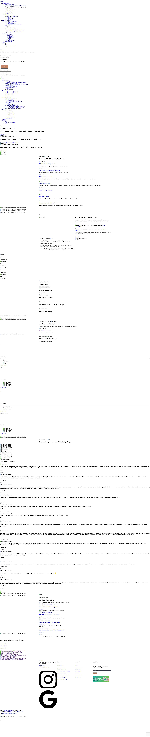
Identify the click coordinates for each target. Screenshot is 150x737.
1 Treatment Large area (9, 18)
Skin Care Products (8, 34)
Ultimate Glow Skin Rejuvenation (11, 6)
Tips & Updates (78, 671)
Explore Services (3, 134)
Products (4, 33)
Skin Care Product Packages (62, 679)
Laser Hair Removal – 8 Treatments (11, 15)
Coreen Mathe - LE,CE (44, 330)
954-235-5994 (5, 72)
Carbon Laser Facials (9, 22)
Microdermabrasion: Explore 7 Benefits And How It (51, 630)
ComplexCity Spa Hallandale (7, 710)
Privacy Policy (77, 677)
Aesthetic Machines (8, 41)
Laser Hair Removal (6, 14)
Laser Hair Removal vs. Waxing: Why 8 (49, 607)
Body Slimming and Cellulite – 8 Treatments (13, 32)
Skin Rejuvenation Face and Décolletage (14, 24)
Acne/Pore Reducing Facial (62, 677)
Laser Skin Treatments (6, 20)
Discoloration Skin (10, 37)
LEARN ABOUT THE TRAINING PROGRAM (9, 142)
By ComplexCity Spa (43, 604)
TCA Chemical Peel (8, 88)
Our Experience (78, 669)
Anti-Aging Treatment (9, 13)
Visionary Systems (7, 711)
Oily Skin (9, 38)
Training (3, 42)
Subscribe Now (4, 66)
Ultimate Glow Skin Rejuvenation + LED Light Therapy (17, 7)
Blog (6, 44)
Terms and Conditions (79, 675)
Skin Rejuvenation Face (11, 23)
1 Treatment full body (9, 17)
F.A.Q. (76, 665)
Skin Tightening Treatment (12, 9)
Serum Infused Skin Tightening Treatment (49, 170)
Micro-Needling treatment (9, 10)
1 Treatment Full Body (61, 673)
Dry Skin (8, 39)
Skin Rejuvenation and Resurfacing (11, 28)
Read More (41, 609)
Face (8, 26)
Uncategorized (46, 627)
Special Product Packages (9, 40)
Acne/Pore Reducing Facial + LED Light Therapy (16, 5)
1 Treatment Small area (9, 19)
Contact (6, 46)
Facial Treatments (5, 3)
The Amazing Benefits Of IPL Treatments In (49, 622)
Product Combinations (79, 667)
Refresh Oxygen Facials (9, 4)
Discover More (78, 236)
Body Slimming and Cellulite (46, 190)
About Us (4, 43)
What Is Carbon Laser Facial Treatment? (49, 614)
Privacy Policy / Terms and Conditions (9, 713)
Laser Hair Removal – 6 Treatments (11, 16)
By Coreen (41, 612)
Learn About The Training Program (46, 252)
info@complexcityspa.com (7, 74)
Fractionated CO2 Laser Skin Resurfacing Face (16, 29)
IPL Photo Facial (8, 25)
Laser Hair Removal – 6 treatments (63, 671)
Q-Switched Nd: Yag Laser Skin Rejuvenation (15, 31)
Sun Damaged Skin (10, 36)
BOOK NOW (3, 365)
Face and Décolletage (11, 27)
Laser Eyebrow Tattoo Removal (11, 21)
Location (76, 673)
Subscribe (95, 673)
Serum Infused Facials (9, 8)
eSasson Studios (20, 711)
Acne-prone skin (10, 35)
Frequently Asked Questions (10, 45)
